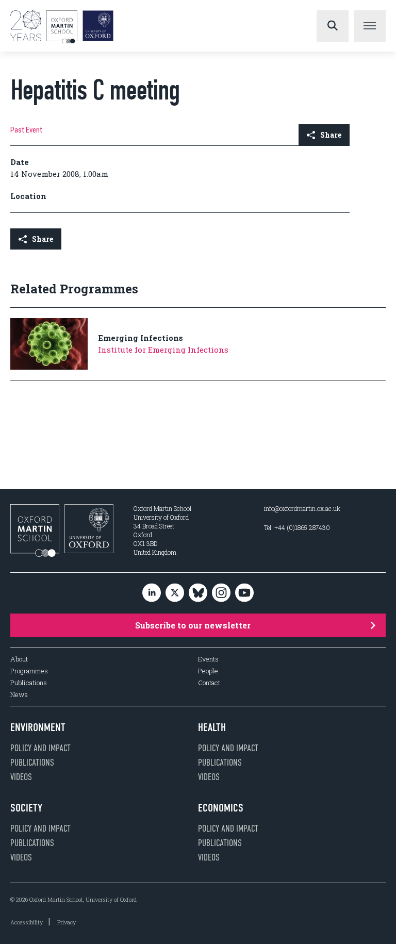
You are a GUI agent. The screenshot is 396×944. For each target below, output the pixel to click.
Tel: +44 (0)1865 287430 (297, 527)
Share (330, 135)
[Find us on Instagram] (221, 593)
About (19, 659)
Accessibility (26, 922)
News (19, 694)
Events (208, 659)
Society (26, 808)
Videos (21, 777)
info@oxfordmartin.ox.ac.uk (302, 508)
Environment (37, 727)
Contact (209, 683)
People (208, 671)
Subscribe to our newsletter (193, 625)
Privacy (66, 922)
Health (212, 727)
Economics (220, 808)
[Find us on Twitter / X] (175, 593)
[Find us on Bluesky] (198, 593)
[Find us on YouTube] (244, 593)
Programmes (29, 671)
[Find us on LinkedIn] (151, 593)
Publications (28, 683)
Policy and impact (40, 748)
